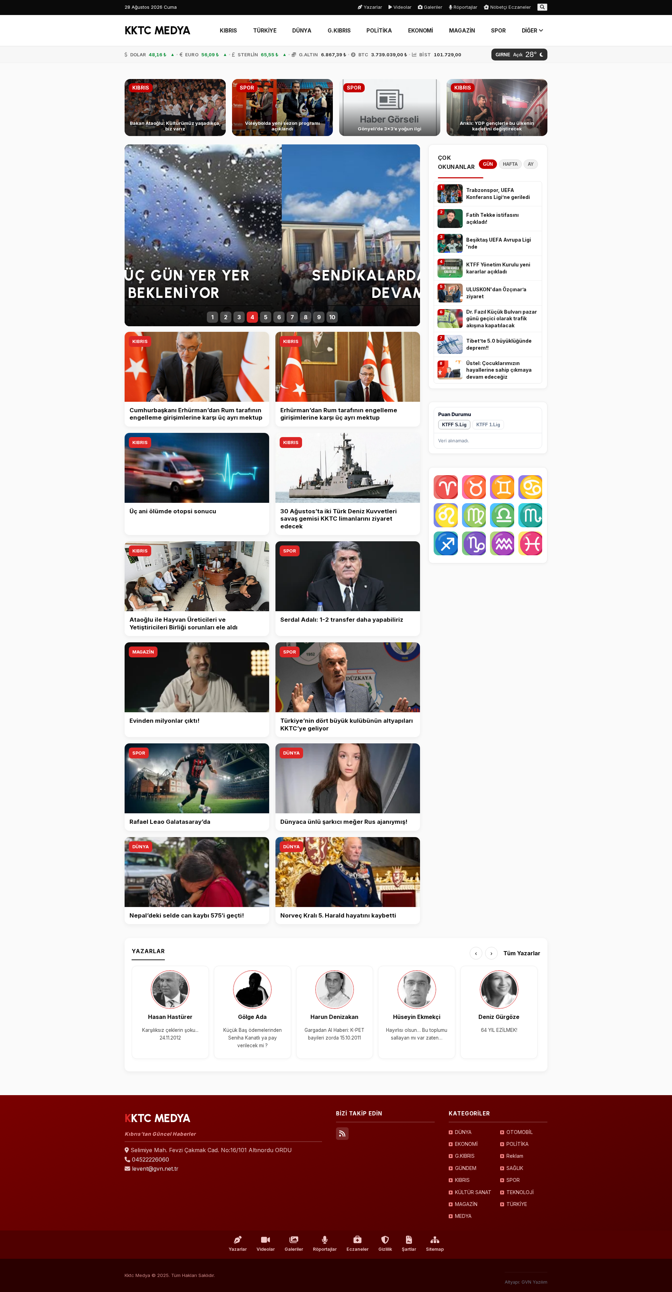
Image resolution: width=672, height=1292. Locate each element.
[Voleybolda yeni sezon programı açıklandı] (282, 107)
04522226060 (150, 1159)
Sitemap (435, 1249)
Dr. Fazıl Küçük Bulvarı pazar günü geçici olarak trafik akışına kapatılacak (501, 318)
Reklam (514, 1156)
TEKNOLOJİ (520, 1192)
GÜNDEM (465, 1168)
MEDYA (463, 1216)
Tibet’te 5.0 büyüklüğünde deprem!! (499, 344)
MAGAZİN (462, 30)
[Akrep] (530, 515)
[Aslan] (446, 515)
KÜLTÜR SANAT (473, 1192)
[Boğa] (474, 487)
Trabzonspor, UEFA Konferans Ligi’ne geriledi (498, 193)
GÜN (488, 164)
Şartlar (409, 1249)
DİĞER (530, 30)
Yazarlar (372, 7)
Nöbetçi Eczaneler (510, 7)
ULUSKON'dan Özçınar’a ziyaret (496, 292)
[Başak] (474, 515)
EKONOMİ (420, 30)
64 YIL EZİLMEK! (499, 1030)
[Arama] (542, 7)
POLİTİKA (379, 30)
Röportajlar (464, 7)
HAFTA (510, 164)
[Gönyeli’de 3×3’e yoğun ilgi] (389, 107)
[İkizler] (502, 487)
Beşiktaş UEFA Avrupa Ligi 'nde (498, 243)
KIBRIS (228, 30)
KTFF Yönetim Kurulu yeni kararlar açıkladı (498, 268)
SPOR (498, 30)
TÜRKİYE (264, 30)
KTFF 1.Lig (488, 424)
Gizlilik (385, 1249)
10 (332, 317)
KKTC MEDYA (158, 30)
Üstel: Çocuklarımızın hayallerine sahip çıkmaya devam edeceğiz (499, 370)
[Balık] (530, 543)
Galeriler (432, 7)
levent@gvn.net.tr (155, 1168)
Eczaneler (357, 1249)
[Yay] (446, 543)
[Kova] (502, 543)
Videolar (402, 7)
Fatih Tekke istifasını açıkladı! (492, 218)
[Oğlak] (474, 543)
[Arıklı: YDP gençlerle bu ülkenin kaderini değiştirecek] (497, 107)
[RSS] (342, 1133)
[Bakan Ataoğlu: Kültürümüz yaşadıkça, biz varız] (175, 107)
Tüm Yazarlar (521, 953)
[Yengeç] (530, 487)
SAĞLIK (514, 1168)
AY (531, 164)
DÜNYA (302, 30)
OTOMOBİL (519, 1132)
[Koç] (446, 487)
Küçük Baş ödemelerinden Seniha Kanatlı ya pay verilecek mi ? (252, 1038)
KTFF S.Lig (454, 424)
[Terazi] (502, 515)
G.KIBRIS (339, 30)
